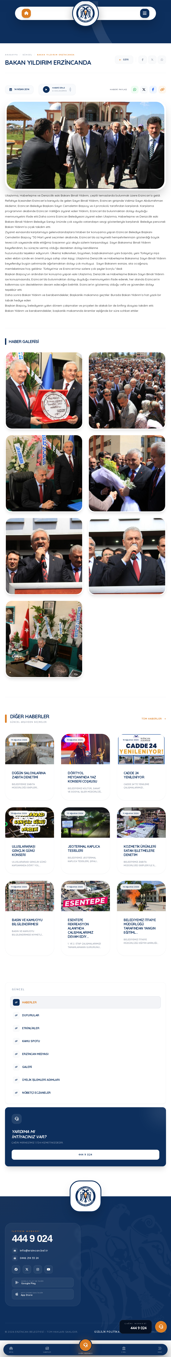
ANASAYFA (11, 54)
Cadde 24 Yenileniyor (134, 775)
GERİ (126, 59)
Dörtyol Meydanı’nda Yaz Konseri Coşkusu (82, 777)
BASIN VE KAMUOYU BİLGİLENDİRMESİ (27, 922)
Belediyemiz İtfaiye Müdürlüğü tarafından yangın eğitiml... (140, 926)
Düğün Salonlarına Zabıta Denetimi (28, 775)
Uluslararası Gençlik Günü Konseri (23, 850)
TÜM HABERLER (152, 718)
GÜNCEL (27, 54)
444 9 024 (86, 1154)
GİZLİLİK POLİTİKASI (108, 1331)
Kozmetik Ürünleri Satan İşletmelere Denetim (140, 850)
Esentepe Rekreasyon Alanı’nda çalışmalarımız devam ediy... (80, 928)
